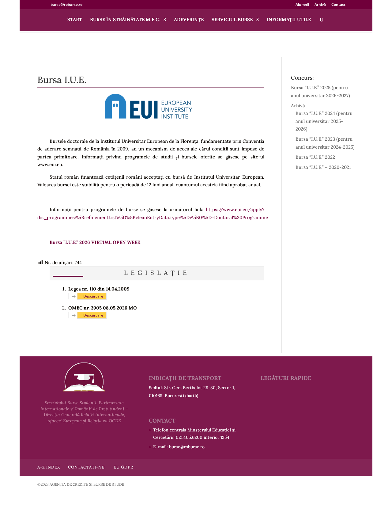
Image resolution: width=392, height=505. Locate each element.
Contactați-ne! (87, 467)
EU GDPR (123, 467)
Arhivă (320, 5)
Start (74, 19)
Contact (338, 5)
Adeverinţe (189, 19)
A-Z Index (48, 467)
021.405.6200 (189, 437)
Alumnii (302, 5)
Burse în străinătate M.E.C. (125, 19)
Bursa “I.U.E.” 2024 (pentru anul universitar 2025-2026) (324, 121)
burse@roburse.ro (187, 447)
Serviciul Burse (232, 19)
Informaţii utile (289, 19)
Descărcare (93, 296)
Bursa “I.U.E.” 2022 (315, 157)
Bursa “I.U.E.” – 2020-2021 (323, 167)
